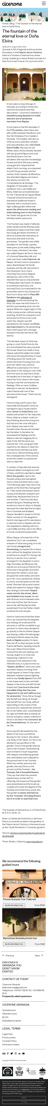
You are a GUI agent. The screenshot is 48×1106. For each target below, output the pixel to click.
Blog (12, 24)
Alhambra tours (9, 1014)
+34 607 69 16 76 (22, 991)
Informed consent (10, 1045)
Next (37, 956)
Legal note (7, 1034)
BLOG (5, 1017)
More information (14, 906)
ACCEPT (24, 1098)
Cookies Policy (9, 1041)
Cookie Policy (26, 1090)
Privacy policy (9, 1038)
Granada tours (9, 1010)
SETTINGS (24, 1102)
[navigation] (43, 4)
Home (5, 24)
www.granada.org (34, 842)
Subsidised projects (11, 1021)
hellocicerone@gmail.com (14, 988)
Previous (10, 956)
